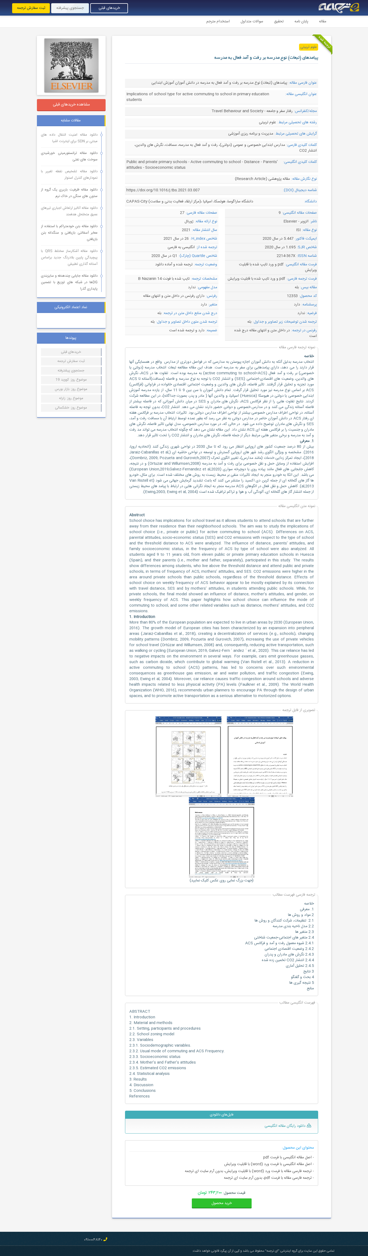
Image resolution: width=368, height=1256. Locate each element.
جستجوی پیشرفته (70, 8)
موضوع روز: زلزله (71, 398)
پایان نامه (301, 21)
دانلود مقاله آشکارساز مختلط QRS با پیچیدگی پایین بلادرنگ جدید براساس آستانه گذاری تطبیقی (69, 257)
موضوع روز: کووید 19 (71, 380)
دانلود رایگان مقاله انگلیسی (285, 1126)
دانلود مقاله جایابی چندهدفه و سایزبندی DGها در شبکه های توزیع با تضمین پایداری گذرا (69, 282)
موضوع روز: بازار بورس (71, 389)
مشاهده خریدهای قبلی (71, 104)
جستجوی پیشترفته (71, 371)
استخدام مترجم (218, 21)
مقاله (322, 21)
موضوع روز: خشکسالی (71, 408)
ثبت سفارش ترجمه (31, 8)
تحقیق (279, 21)
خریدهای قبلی (109, 8)
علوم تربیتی (308, 47)
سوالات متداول (252, 21)
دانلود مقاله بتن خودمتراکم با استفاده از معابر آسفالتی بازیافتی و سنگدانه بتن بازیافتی (69, 232)
